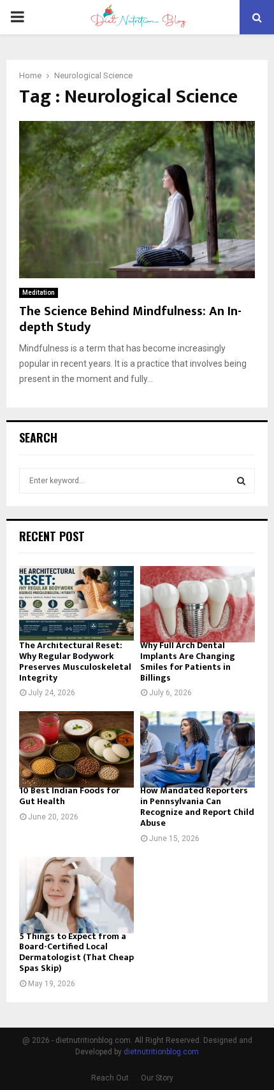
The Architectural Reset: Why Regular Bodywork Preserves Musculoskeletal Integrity (75, 661)
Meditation (38, 292)
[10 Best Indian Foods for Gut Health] (76, 749)
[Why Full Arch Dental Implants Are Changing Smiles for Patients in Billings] (197, 604)
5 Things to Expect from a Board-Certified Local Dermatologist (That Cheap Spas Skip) (76, 952)
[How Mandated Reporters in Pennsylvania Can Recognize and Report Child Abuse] (197, 749)
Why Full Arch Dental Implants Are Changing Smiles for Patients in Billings (187, 661)
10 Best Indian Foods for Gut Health (69, 796)
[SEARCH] (241, 480)
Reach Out (110, 1077)
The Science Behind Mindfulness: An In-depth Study (130, 319)
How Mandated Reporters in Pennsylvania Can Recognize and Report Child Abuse (197, 806)
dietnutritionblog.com (161, 1051)
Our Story (157, 1077)
